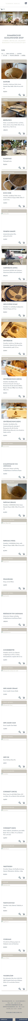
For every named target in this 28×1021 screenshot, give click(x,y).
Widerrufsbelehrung (14, 1012)
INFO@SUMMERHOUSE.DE (14, 1005)
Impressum (4, 1019)
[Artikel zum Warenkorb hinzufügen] (23, 95)
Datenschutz (23, 1019)
